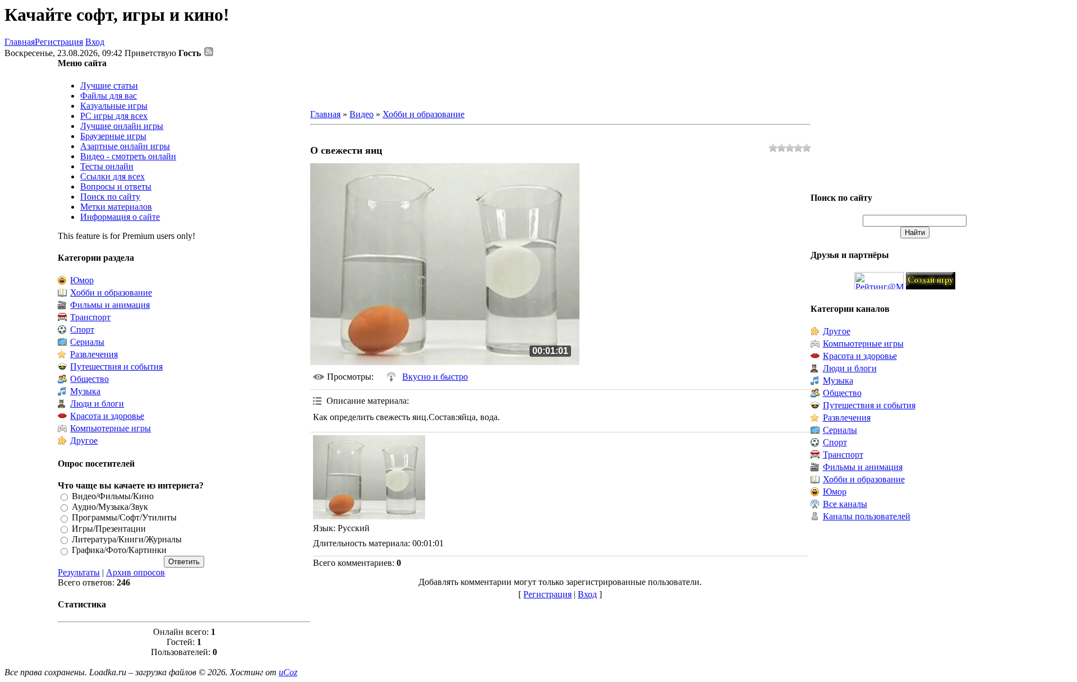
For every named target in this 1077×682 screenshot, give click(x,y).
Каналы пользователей (866, 516)
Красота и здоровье (107, 416)
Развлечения (94, 354)
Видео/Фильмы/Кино (113, 496)
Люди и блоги (97, 403)
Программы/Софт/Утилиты (124, 518)
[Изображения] (369, 477)
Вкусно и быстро (435, 376)
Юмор (82, 280)
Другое (84, 440)
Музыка (85, 391)
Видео (361, 114)
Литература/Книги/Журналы (127, 539)
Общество (89, 379)
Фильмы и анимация (110, 305)
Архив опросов (135, 572)
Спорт (82, 329)
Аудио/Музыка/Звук (110, 506)
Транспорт (90, 317)
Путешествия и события (116, 366)
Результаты (79, 572)
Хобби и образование (111, 292)
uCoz (288, 672)
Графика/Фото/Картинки (119, 550)
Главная (19, 42)
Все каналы (845, 504)
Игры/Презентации (109, 528)
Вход (94, 42)
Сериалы (87, 342)
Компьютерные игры (110, 428)
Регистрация (59, 42)
